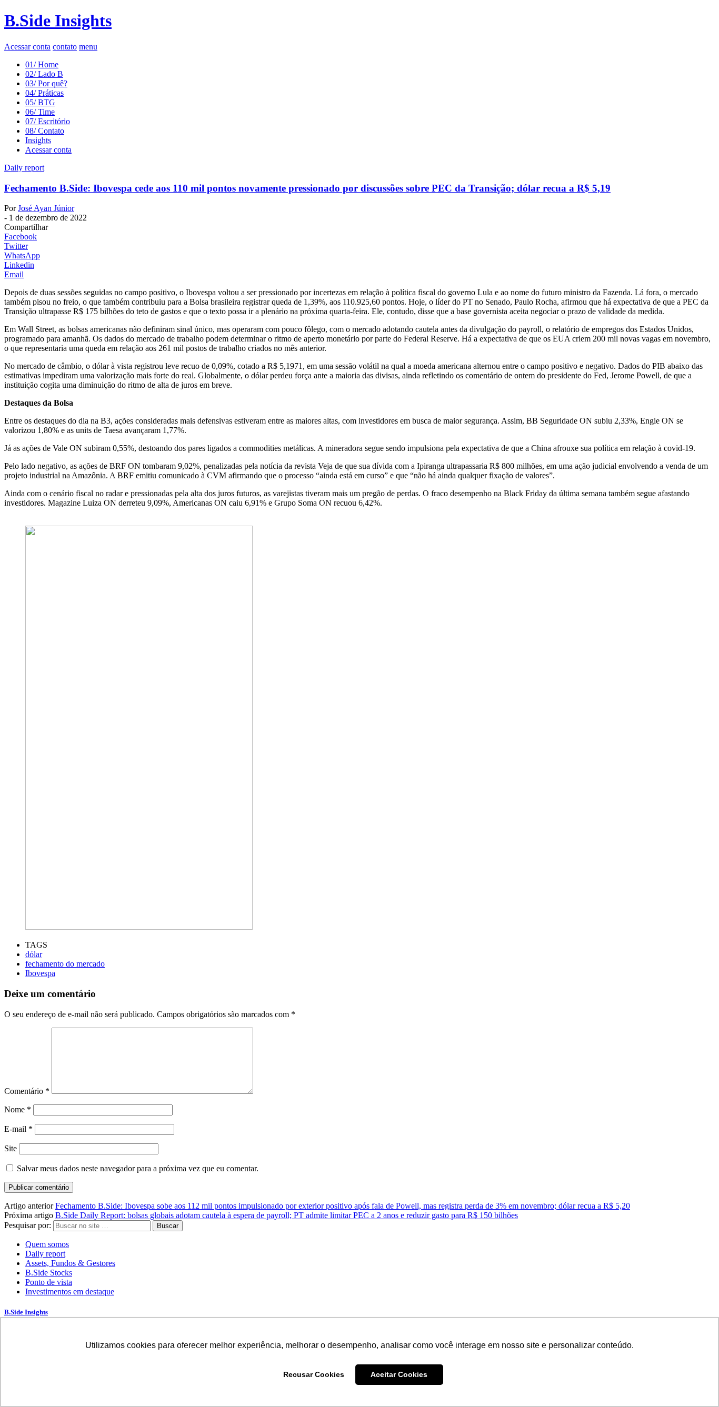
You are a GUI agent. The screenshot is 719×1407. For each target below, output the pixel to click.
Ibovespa (40, 973)
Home (41, 64)
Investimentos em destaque (69, 1291)
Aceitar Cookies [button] (399, 1374)
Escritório (47, 121)
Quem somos (47, 1244)
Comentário (26, 1091)
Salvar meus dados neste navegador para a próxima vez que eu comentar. (137, 1168)
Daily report (24, 167)
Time (40, 111)
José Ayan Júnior (46, 208)
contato (65, 46)
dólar (33, 954)
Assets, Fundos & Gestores (70, 1263)
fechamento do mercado (65, 963)
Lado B (44, 73)
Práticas (44, 92)
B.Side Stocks (48, 1272)
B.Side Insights (58, 20)
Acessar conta (27, 46)
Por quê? (46, 83)
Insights (38, 140)
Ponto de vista (48, 1282)
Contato (44, 130)
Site (10, 1148)
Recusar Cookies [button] (313, 1374)
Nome (17, 1109)
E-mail (18, 1128)
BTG (40, 102)
